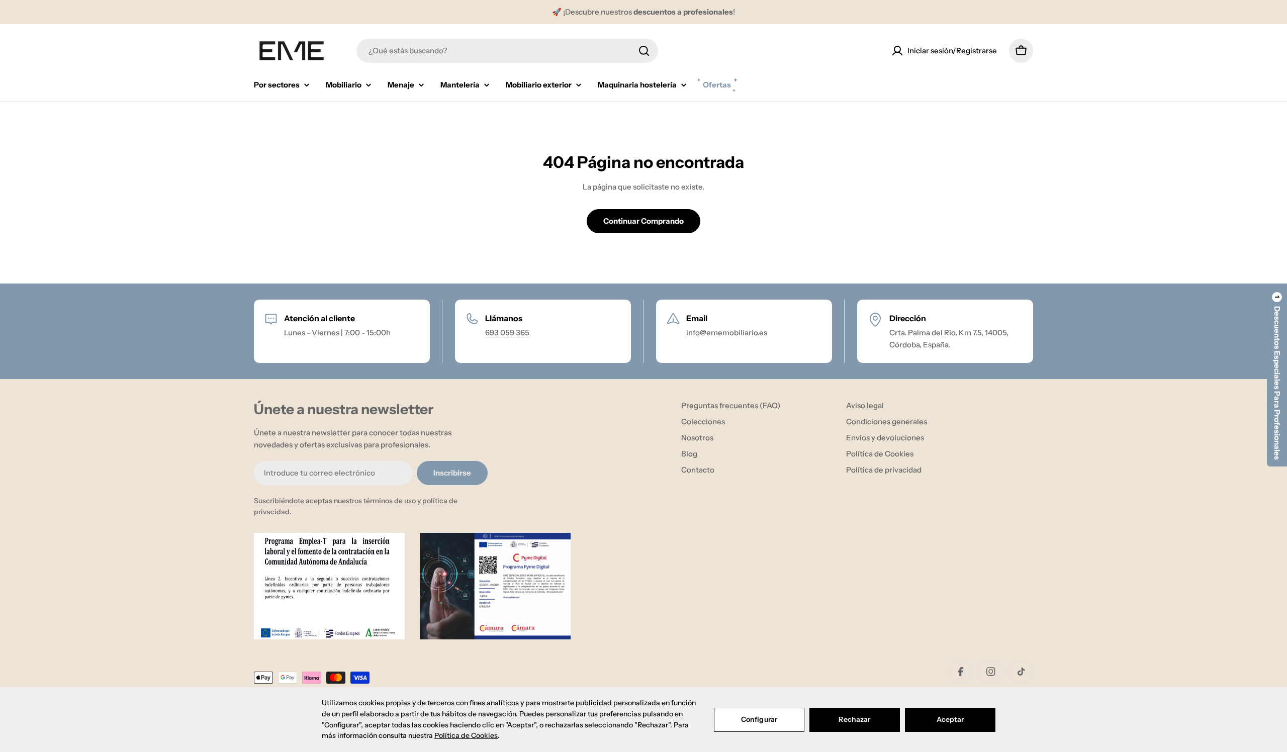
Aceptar (950, 719)
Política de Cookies (466, 735)
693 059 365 (507, 332)
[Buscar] (644, 51)
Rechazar (854, 719)
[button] (1277, 376)
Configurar (759, 719)
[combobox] (507, 51)
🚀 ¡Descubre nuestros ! (643, 12)
